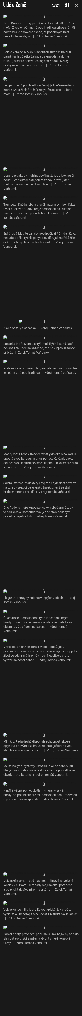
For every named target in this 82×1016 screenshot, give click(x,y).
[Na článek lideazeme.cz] (14, 4)
